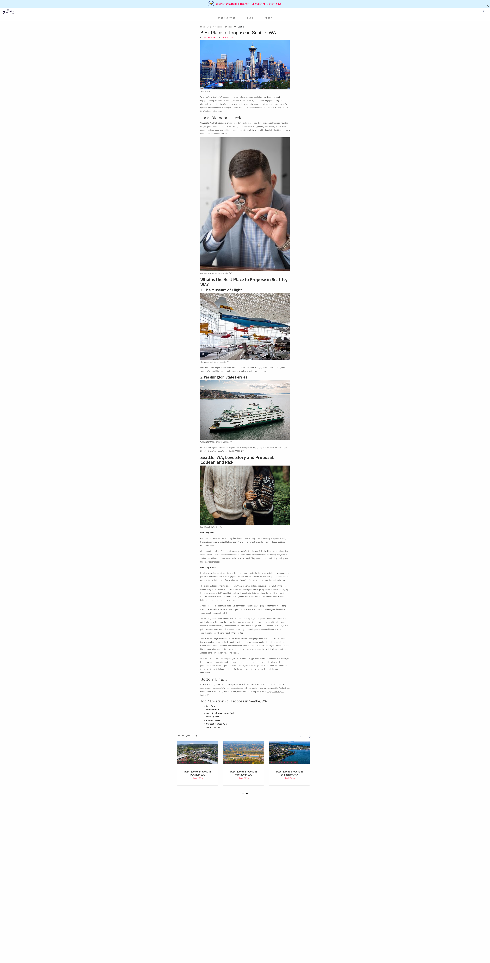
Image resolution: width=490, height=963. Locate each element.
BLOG (250, 18)
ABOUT (268, 18)
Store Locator (227, 18)
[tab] (243, 793)
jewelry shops (251, 97)
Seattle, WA (217, 97)
